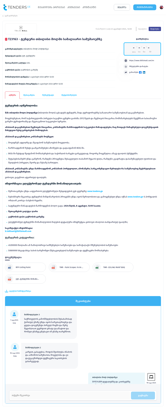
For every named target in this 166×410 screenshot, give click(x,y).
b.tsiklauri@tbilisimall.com (18, 231)
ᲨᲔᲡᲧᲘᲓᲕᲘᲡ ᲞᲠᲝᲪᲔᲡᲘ (51, 7)
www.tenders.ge (95, 191)
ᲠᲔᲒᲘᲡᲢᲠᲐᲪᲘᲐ (145, 7)
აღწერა (12, 95)
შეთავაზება (29, 95)
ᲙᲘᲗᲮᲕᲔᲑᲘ (73, 7)
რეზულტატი (48, 95)
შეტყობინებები (69, 95)
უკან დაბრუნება (11, 16)
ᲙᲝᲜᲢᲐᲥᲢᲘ (89, 7)
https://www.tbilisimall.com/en (141, 60)
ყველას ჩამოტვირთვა (20, 291)
